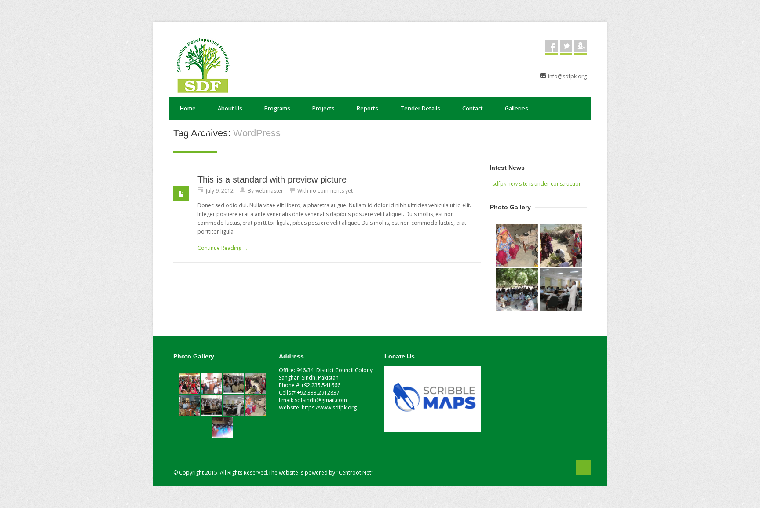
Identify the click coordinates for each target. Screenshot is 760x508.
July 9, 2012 (220, 190)
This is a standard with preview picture (272, 179)
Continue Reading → (222, 248)
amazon (580, 47)
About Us (230, 108)
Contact (472, 108)
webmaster (269, 190)
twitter (566, 47)
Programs (277, 108)
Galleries (516, 108)
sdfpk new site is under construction (537, 183)
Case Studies (197, 131)
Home (188, 108)
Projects (323, 108)
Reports (367, 108)
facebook (551, 47)
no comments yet (331, 190)
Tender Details (420, 108)
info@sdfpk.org (567, 76)
